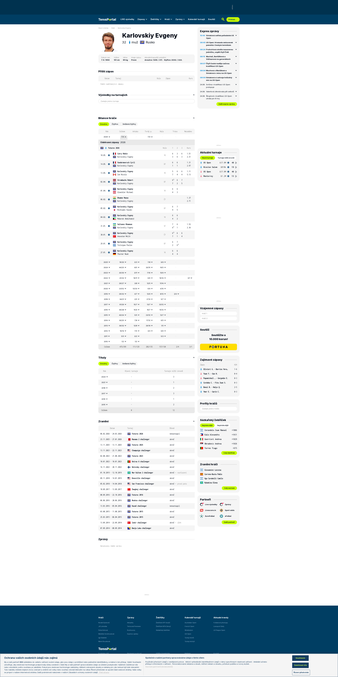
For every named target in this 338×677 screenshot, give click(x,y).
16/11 (135, 278)
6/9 (149, 289)
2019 (106, 294)
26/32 (121, 294)
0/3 (135, 262)
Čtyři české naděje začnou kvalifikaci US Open (217, 64)
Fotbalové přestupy (220, 623)
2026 (106, 137)
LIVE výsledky (127, 19)
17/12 (148, 320)
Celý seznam (229, 488)
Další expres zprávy (227, 104)
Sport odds (229, 510)
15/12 (161, 310)
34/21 (121, 299)
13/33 (135, 289)
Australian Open (190, 623)
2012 (106, 331)
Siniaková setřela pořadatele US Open (220, 36)
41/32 (121, 278)
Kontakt (216, 653)
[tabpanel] (146, 239)
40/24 (121, 315)
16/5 (162, 267)
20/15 (148, 267)
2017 (106, 304)
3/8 (135, 283)
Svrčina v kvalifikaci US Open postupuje (218, 85)
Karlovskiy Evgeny (124, 28)
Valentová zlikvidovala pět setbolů (220, 91)
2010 (106, 341)
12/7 (162, 315)
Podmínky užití (103, 653)
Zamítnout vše (300, 665)
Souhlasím (300, 658)
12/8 (135, 326)
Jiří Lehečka (102, 626)
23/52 (121, 289)
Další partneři (229, 522)
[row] (146, 137)
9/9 (162, 262)
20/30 (121, 273)
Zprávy (178, 19)
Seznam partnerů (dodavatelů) (159, 667)
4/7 (135, 294)
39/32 (121, 326)
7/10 (148, 273)
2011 (105, 336)
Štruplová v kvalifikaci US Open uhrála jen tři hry (219, 97)
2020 (106, 289)
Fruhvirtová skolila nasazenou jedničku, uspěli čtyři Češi (219, 50)
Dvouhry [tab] (103, 364)
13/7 (148, 304)
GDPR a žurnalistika (163, 653)
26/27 (121, 283)
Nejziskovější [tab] (207, 425)
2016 (106, 310)
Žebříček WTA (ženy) (163, 626)
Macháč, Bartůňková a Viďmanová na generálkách (218, 57)
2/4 (175, 294)
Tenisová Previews (134, 626)
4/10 (162, 289)
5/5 (135, 315)
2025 (106, 262)
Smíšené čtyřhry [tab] (129, 124)
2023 (106, 273)
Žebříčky (155, 19)
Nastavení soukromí (134, 653)
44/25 (121, 267)
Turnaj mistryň (190, 641)
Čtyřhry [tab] (115, 364)
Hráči (167, 19)
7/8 (149, 262)
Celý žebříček (229, 453)
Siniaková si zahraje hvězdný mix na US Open (219, 78)
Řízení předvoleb (301, 672)
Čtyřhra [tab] (115, 124)
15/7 (135, 304)
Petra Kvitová (103, 630)
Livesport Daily (218, 626)
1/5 (162, 326)
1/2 (123, 341)
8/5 (135, 267)
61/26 (121, 304)
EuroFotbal (210, 516)
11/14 (162, 283)
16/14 (161, 278)
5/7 (162, 299)
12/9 (148, 294)
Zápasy (141, 19)
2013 (106, 326)
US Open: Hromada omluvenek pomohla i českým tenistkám (219, 43)
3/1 (189, 278)
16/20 (121, 262)
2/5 (135, 299)
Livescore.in (210, 510)
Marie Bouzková (104, 641)
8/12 (162, 294)
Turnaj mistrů (189, 638)
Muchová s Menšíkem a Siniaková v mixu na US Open (219, 71)
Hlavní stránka (103, 28)
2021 (106, 283)
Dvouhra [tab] (103, 124)
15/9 (135, 310)
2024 (106, 267)
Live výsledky (211, 504)
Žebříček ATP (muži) (163, 623)
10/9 (162, 273)
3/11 (135, 273)
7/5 (135, 331)
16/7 (148, 310)
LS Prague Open (219, 630)
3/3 (149, 331)
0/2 (135, 336)
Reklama (188, 653)
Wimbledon (189, 630)
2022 (106, 278)
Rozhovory (131, 630)
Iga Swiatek (102, 638)
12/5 (148, 283)
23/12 (148, 315)
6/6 (149, 278)
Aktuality (130, 623)
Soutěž (211, 19)
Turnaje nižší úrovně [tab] (226, 158)
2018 (106, 299)
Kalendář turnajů (196, 19)
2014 (106, 320)
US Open (188, 634)
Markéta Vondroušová (106, 634)
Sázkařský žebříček (163, 630)
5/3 (162, 336)
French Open (189, 626)
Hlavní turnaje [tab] (207, 158)
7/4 (122, 137)
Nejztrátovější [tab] (222, 425)
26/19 (148, 326)
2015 (106, 315)
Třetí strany (104, 672)
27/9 (148, 299)
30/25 (121, 320)
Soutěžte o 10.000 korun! (218, 337)
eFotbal (228, 516)
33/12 (161, 304)
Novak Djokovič (104, 623)
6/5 (162, 320)
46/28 (121, 310)
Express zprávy (132, 634)
